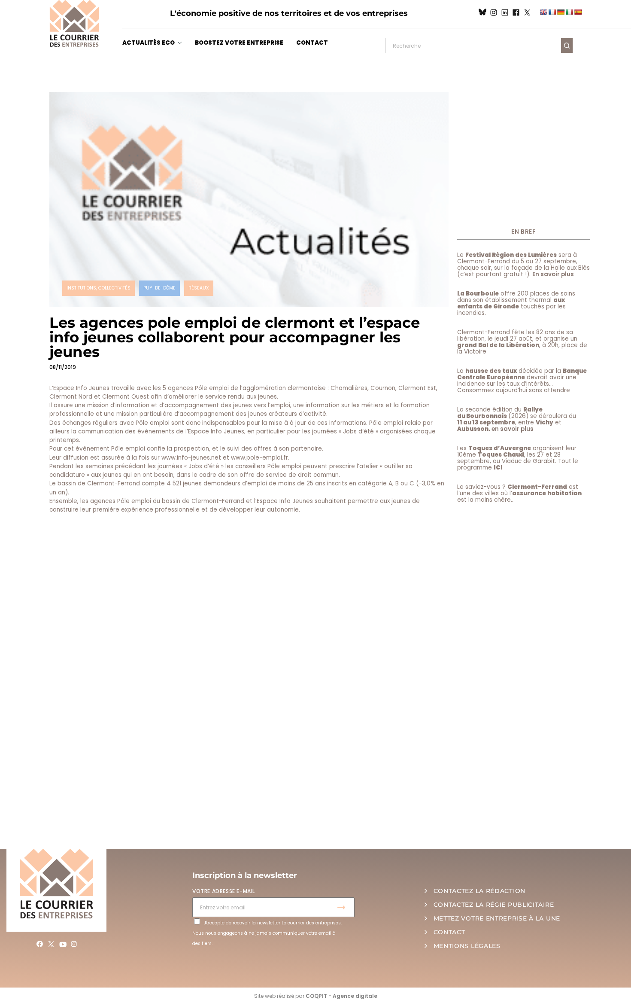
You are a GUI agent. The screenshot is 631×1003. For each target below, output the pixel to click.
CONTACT (312, 43)
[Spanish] (578, 12)
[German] (560, 12)
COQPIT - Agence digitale (341, 996)
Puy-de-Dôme (159, 288)
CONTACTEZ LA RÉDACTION (479, 891)
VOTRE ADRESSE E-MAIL (223, 891)
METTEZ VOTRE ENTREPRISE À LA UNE (497, 918)
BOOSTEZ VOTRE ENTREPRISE (239, 43)
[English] (543, 12)
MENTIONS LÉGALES (467, 946)
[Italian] (569, 12)
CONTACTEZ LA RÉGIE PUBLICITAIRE (494, 904)
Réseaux (198, 288)
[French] (552, 12)
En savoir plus (553, 274)
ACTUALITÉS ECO (148, 43)
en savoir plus (512, 429)
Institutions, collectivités (98, 288)
